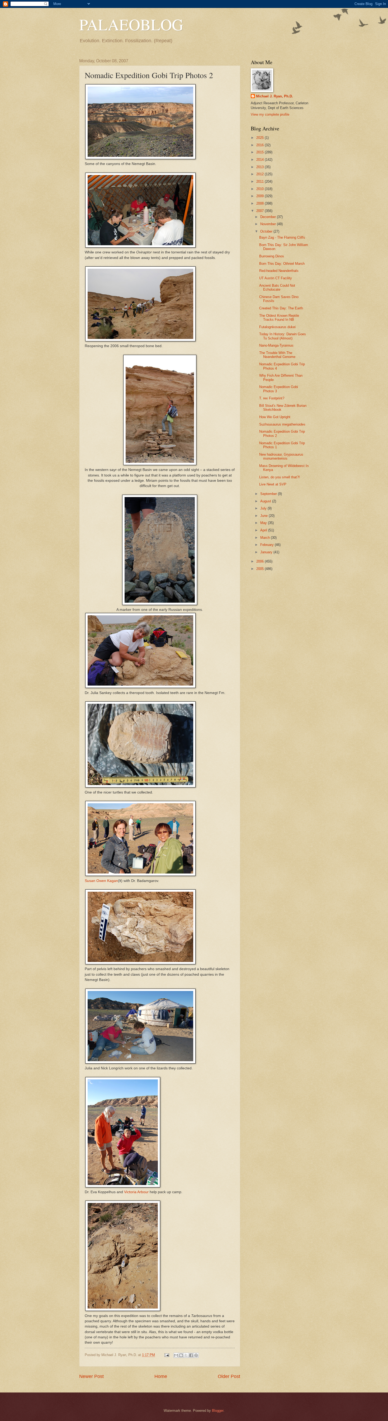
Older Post (229, 1376)
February (267, 545)
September (269, 494)
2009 (260, 196)
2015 (260, 152)
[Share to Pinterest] (196, 1355)
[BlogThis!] (181, 1355)
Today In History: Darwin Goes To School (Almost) (282, 336)
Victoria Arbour (136, 1192)
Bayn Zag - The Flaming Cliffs (282, 237)
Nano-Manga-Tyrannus (276, 345)
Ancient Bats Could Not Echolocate (277, 287)
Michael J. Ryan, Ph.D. (274, 96)
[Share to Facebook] (191, 1355)
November (268, 224)
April (264, 530)
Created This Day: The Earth (281, 308)
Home (160, 1376)
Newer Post (91, 1376)
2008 (260, 203)
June (264, 516)
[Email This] (176, 1355)
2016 (260, 145)
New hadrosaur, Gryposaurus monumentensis (281, 456)
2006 (260, 561)
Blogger (217, 1411)
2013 (260, 167)
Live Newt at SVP (272, 484)
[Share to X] (186, 1355)
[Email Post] (166, 1355)
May (264, 523)
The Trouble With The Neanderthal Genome (277, 355)
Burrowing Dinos (271, 256)
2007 (260, 211)
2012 (260, 174)
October (266, 231)
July (264, 508)
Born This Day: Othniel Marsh (282, 264)
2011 (260, 181)
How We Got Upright (274, 417)
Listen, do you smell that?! (279, 477)
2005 (260, 569)
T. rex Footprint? (271, 398)
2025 (260, 138)
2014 (260, 160)
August (266, 501)
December (268, 217)
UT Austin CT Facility (275, 278)
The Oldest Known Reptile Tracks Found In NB (279, 318)
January (266, 552)
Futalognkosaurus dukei (277, 327)
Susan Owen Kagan (101, 881)
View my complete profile (270, 114)
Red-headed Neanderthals (279, 271)
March (265, 538)
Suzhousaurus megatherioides (282, 424)
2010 (260, 189)
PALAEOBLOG (131, 24)
